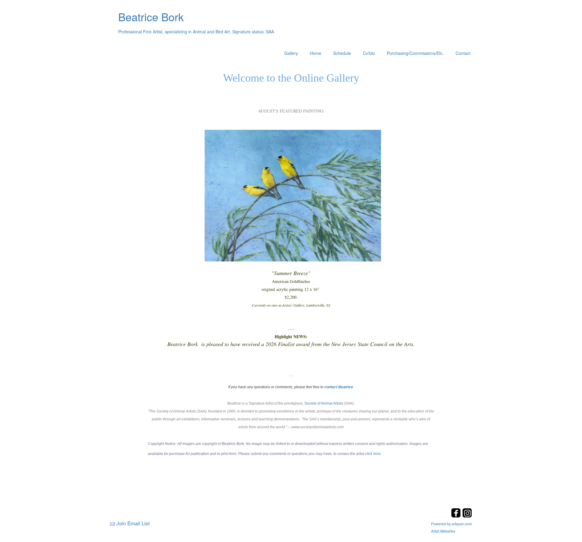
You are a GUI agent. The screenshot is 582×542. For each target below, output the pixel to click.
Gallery (291, 53)
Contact (463, 53)
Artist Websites (443, 531)
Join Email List (133, 523)
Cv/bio (369, 53)
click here (373, 454)
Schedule (342, 53)
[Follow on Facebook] (456, 516)
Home (315, 53)
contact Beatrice (338, 387)
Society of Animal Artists (323, 403)
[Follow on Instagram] (467, 516)
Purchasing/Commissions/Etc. (415, 53)
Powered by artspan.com (451, 523)
